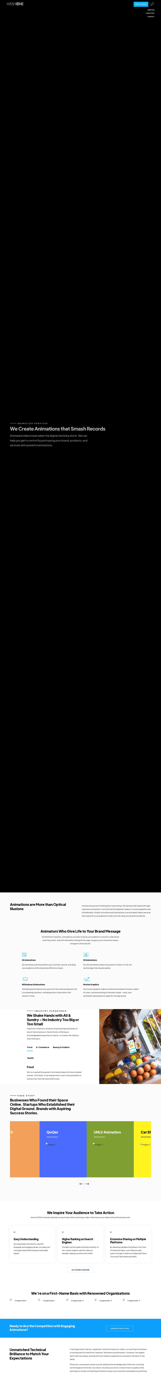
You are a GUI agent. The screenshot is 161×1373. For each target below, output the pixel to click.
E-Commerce (42, 1047)
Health (30, 1058)
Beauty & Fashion (61, 1047)
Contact (150, 16)
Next (87, 1184)
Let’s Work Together (80, 1270)
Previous (81, 1184)
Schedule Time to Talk (119, 1328)
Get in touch (141, 4)
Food (29, 1047)
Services (151, 10)
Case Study (150, 13)
